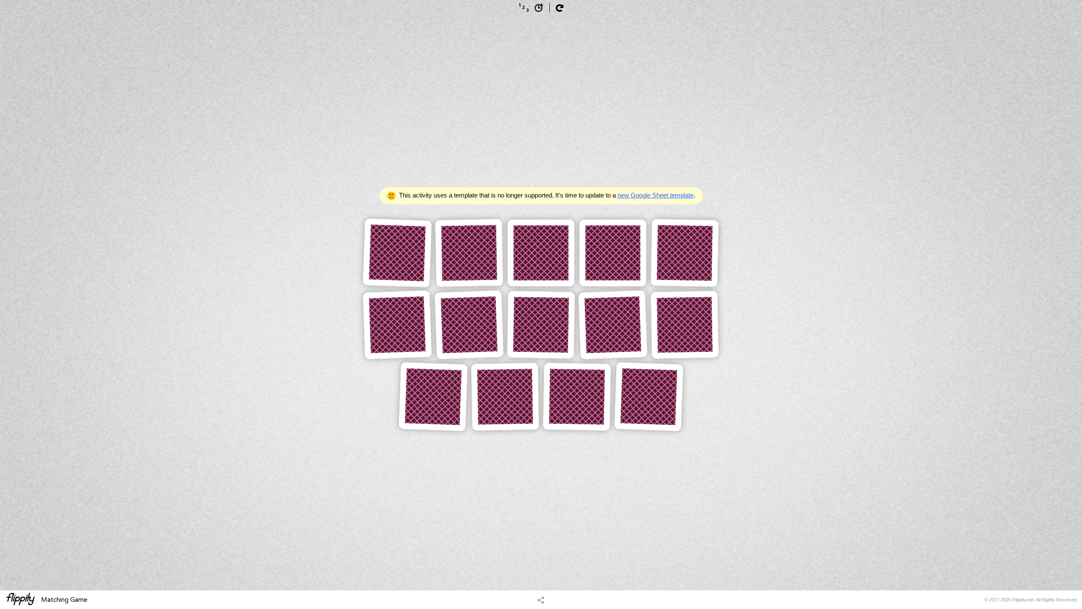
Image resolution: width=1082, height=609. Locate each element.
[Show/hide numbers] (524, 7)
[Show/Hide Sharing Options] (541, 599)
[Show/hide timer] (539, 7)
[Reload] (559, 8)
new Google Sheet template (656, 195)
